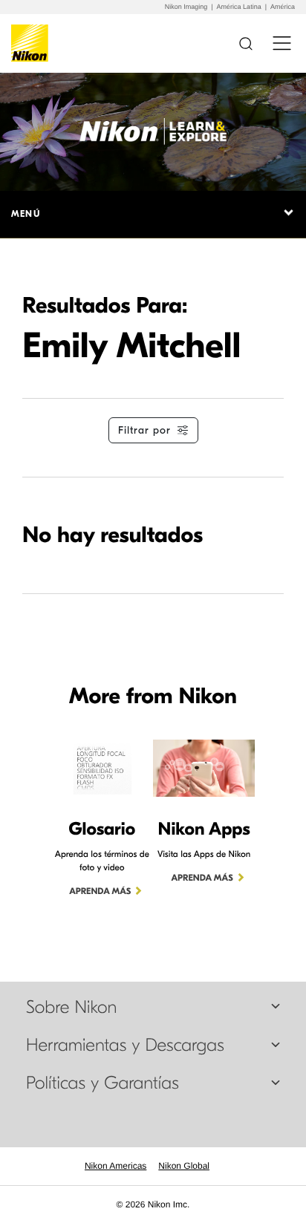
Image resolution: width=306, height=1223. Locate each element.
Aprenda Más (100, 892)
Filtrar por (144, 430)
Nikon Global (183, 1166)
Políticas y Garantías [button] (102, 1083)
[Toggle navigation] (282, 43)
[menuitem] (115, 1165)
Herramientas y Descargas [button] (125, 1045)
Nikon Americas (115, 1166)
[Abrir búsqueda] (245, 43)
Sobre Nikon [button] (71, 1007)
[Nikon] (32, 43)
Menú (25, 214)
